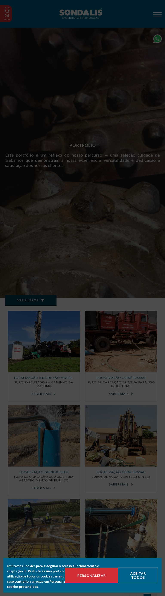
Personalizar (91, 575)
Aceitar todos (138, 575)
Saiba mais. (47, 586)
